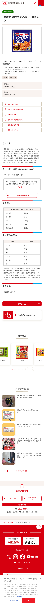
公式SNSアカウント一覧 (23, 562)
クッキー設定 (14, 601)
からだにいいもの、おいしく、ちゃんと (31, 539)
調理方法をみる (13, 130)
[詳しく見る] (22, 187)
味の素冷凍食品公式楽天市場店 (13, 539)
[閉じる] (40, 578)
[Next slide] (32, 369)
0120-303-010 (23, 508)
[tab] (14, 369)
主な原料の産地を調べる (15, 120)
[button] (35, 3)
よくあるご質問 (12, 498)
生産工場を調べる (13, 125)
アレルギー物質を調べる (15, 109)
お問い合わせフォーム (32, 498)
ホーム (4, 522)
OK (29, 601)
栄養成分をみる (13, 115)
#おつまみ (13, 77)
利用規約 (19, 596)
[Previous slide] (27, 369)
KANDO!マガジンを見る (22, 471)
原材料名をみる (13, 104)
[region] (22, 589)
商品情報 (10, 522)
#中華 (5, 77)
